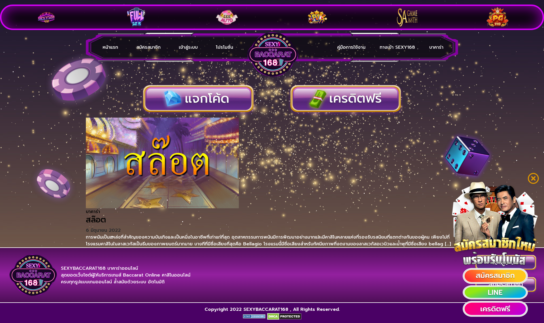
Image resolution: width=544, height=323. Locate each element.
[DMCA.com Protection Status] (284, 316)
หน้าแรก (110, 47)
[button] (495, 276)
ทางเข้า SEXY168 (397, 47)
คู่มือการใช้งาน (351, 47)
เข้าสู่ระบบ (188, 47)
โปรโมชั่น (224, 47)
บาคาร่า (436, 47)
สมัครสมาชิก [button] (148, 47)
